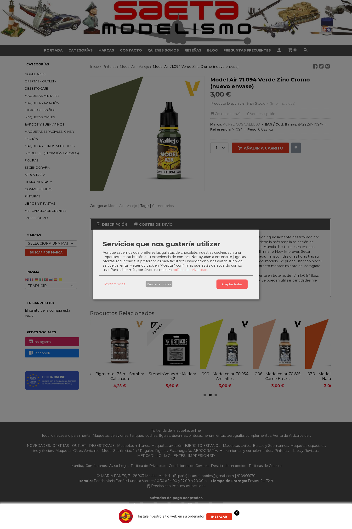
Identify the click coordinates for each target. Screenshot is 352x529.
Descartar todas (159, 284)
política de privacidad (190, 269)
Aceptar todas (232, 284)
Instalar (219, 516)
